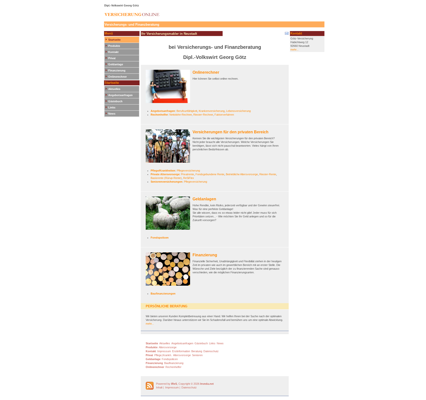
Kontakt (113, 52)
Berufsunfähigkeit (187, 110)
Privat (112, 58)
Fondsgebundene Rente (209, 174)
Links (111, 107)
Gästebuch (115, 101)
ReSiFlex (188, 177)
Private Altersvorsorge (165, 174)
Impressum (164, 351)
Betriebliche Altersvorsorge (242, 174)
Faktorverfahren (224, 114)
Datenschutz (211, 351)
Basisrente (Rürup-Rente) (166, 177)
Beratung (196, 351)
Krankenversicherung (212, 110)
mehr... (150, 323)
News (111, 113)
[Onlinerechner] (169, 88)
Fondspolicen (160, 237)
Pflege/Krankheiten (163, 170)
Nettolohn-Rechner (180, 114)
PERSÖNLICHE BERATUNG (166, 306)
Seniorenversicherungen (166, 181)
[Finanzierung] (169, 270)
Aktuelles (114, 88)
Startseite (114, 39)
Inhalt (159, 387)
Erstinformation (181, 351)
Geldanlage (115, 64)
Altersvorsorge (168, 347)
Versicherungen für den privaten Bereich (230, 132)
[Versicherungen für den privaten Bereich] (169, 147)
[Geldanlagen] (169, 214)
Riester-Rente (267, 174)
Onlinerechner (117, 76)
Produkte (114, 45)
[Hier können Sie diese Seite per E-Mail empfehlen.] (286, 34)
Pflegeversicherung (188, 170)
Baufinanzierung (173, 363)
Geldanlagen (204, 199)
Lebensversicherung (238, 110)
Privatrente (187, 174)
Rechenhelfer (159, 114)
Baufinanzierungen (163, 293)
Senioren (197, 355)
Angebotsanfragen (120, 95)
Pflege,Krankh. (163, 355)
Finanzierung (116, 70)
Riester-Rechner (203, 114)
